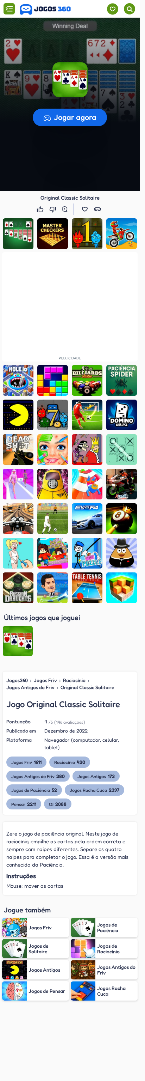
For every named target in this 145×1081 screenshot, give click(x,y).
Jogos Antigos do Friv (30, 687)
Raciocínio (74, 680)
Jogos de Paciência (34, 790)
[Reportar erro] (66, 209)
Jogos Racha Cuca (94, 790)
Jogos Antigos (96, 776)
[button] (70, 79)
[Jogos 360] (45, 9)
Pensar (23, 804)
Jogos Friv (45, 680)
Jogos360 (17, 680)
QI (58, 804)
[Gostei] (40, 209)
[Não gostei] (53, 209)
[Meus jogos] (112, 9)
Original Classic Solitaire (87, 687)
